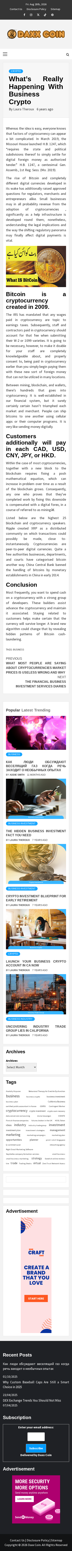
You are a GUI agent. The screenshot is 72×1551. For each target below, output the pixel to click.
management (57, 1130)
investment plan (13, 1130)
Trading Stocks (25, 1163)
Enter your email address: (36, 1441)
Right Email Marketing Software (19, 1149)
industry (20, 1125)
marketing (13, 1135)
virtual (37, 1163)
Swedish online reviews (55, 1158)
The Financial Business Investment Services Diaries (41, 681)
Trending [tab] (42, 710)
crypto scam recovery (56, 1111)
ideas (9, 1125)
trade (14, 1163)
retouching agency (57, 1145)
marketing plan (58, 1135)
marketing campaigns (36, 1135)
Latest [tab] (27, 710)
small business (58, 1154)
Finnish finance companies (17, 1120)
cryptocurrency (16, 1111)
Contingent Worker (57, 1106)
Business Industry (20, 1019)
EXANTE (61, 1116)
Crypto (16, 71)
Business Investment (21, 823)
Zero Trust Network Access (53, 1163)
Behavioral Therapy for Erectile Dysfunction (47, 1091)
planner (34, 1139)
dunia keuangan (44, 1116)
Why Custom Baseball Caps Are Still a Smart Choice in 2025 (36, 1384)
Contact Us (16, 8)
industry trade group (37, 1125)
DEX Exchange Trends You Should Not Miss (32, 1400)
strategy (36, 1158)
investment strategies (35, 1130)
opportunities (14, 1139)
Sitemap (55, 8)
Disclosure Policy (36, 8)
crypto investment (37, 1111)
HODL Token (60, 1120)
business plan (12, 1101)
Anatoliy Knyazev (13, 1091)
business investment (56, 1096)
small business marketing (17, 1158)
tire (7, 1163)
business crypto (33, 1096)
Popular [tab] (13, 710)
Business (14, 754)
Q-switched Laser (13, 1145)
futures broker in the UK (41, 1120)
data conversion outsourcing (18, 1116)
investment (57, 1125)
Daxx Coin (45, 1455)
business (18, 649)
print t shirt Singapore (55, 1140)
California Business (56, 1101)
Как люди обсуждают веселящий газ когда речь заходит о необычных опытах (36, 766)
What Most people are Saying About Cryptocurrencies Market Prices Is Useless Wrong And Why (36, 665)
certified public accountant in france (21, 1106)
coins (43, 1106)
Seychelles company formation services (22, 1154)
